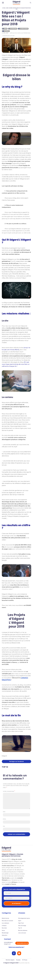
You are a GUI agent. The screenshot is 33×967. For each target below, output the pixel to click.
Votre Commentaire (8, 791)
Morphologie (5, 933)
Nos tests (4, 928)
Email (4, 819)
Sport (19, 920)
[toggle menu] (3, 3)
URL (4, 826)
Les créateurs (5, 923)
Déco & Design (22, 925)
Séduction (4, 935)
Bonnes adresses (22, 930)
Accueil (4, 7)
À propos (18, 959)
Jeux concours (22, 933)
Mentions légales (10, 959)
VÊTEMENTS (6, 31)
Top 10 (20, 928)
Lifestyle (4, 925)
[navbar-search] (30, 3)
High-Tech (21, 923)
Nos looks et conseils (7, 920)
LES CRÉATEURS (13, 28)
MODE (7, 7)
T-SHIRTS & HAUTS (24, 28)
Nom (4, 811)
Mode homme (5, 918)
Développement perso (24, 918)
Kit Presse (24, 959)
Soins (3, 930)
